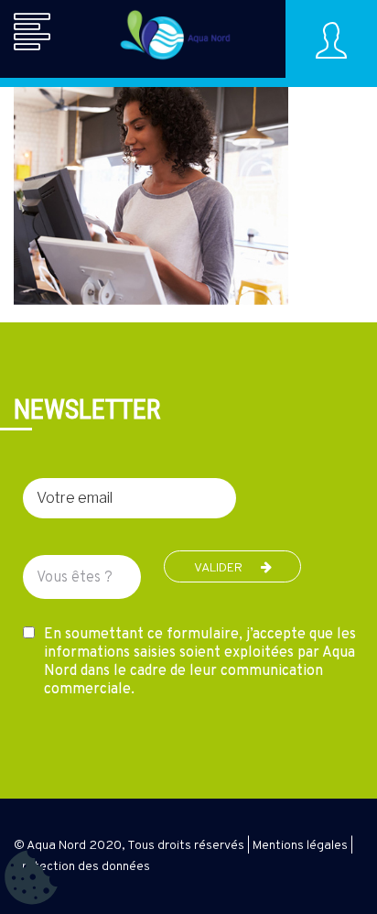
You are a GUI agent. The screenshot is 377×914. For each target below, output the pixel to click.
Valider (218, 568)
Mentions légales (300, 846)
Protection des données (82, 867)
